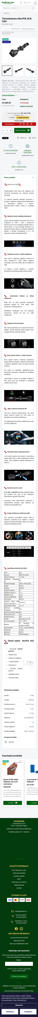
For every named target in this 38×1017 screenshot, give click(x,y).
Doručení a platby (19, 876)
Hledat (33, 8)
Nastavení (19, 1005)
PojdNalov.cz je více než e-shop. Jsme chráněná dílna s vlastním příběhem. (19, 987)
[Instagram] (21, 928)
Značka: (6, 33)
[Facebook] (16, 928)
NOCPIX (11, 742)
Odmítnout (10, 1012)
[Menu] (35, 2)
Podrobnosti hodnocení (27, 28)
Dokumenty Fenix (19, 940)
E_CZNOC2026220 (23, 117)
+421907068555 (21, 916)
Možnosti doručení (26, 106)
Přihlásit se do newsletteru (19, 976)
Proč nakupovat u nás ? (19, 870)
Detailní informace (8, 95)
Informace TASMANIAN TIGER (19, 943)
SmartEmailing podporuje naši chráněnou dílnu (19, 991)
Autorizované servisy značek (19, 937)
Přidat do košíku (21, 130)
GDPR (19, 879)
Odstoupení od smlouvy (19, 882)
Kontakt (19, 888)
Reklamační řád (19, 885)
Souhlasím (28, 1012)
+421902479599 (21, 922)
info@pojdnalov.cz (21, 911)
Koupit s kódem (19, 120)
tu (25, 1000)
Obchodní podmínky (19, 873)
